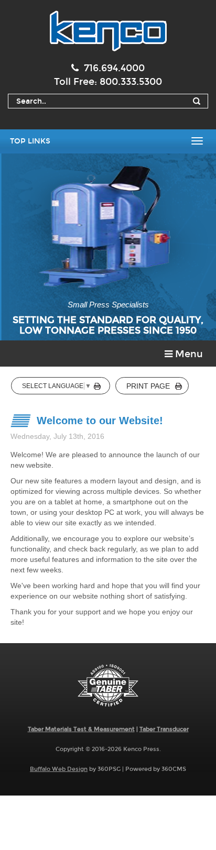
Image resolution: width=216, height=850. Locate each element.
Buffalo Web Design (59, 769)
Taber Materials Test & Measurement (81, 729)
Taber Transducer (164, 729)
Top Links (30, 141)
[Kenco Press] (108, 30)
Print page (148, 386)
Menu (187, 354)
